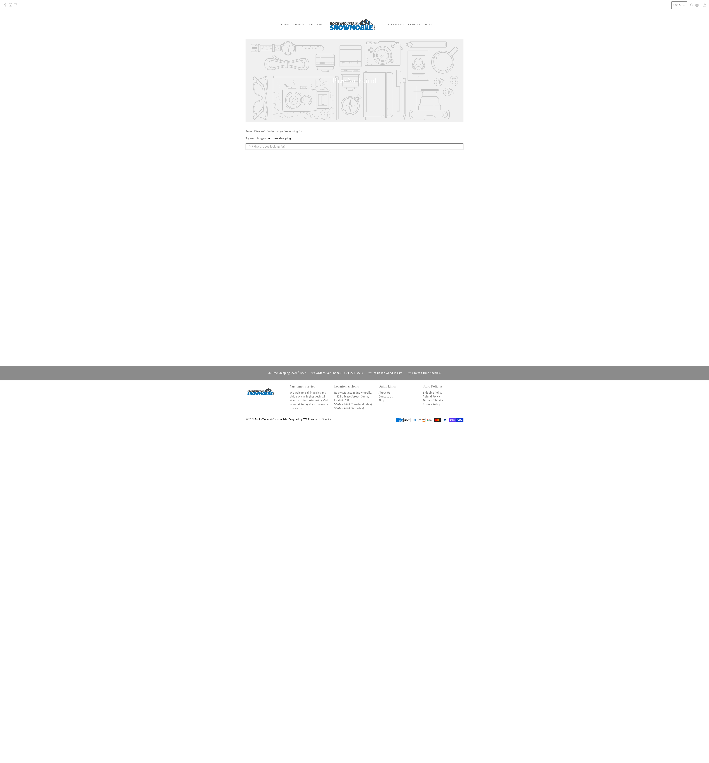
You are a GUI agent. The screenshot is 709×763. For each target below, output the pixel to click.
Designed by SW (297, 419)
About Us (316, 24)
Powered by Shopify (319, 419)
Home (284, 24)
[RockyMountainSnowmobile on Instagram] (11, 5)
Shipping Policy (432, 393)
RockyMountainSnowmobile (271, 419)
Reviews (414, 24)
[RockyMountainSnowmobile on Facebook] (6, 5)
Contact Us (395, 24)
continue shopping (279, 139)
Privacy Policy (431, 404)
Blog (428, 24)
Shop (297, 24)
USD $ (677, 5)
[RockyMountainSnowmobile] (354, 25)
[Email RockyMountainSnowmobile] (16, 5)
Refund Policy (431, 396)
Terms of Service (433, 400)
